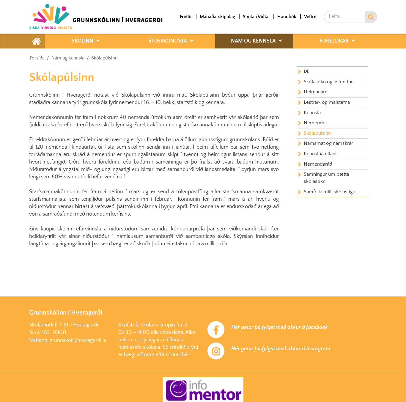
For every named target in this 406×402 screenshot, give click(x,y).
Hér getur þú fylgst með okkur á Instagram (280, 349)
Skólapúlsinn (104, 58)
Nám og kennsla (67, 58)
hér (185, 355)
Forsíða (37, 58)
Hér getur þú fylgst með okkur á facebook (279, 327)
